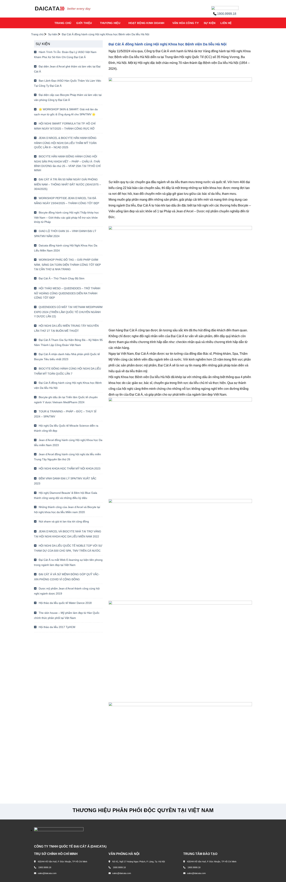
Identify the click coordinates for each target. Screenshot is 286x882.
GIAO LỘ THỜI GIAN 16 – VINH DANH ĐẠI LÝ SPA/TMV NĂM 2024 (65, 233)
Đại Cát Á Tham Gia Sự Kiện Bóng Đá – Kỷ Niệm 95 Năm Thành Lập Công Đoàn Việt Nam (68, 342)
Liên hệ (226, 23)
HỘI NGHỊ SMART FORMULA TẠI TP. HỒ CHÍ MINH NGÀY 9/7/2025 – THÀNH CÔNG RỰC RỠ (65, 126)
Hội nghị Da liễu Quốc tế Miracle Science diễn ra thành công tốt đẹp (66, 428)
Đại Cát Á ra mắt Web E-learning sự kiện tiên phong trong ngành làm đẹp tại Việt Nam (68, 562)
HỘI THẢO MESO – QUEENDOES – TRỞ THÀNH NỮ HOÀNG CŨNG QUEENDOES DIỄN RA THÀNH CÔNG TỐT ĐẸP (67, 293)
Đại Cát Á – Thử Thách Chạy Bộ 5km (61, 278)
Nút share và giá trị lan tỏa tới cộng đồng (63, 521)
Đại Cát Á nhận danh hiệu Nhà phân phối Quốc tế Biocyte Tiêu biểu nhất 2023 (67, 357)
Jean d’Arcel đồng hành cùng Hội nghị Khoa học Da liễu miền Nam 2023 (68, 442)
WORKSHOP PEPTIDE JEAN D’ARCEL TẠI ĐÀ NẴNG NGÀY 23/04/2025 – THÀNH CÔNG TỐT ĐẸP (66, 201)
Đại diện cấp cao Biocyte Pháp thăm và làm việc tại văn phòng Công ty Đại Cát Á (68, 97)
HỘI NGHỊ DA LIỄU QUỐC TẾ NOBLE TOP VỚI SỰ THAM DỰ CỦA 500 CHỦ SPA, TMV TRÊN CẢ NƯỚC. (68, 548)
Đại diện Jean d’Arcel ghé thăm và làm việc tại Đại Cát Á (67, 69)
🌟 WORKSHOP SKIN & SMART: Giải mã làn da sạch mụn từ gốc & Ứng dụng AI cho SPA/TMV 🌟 (66, 112)
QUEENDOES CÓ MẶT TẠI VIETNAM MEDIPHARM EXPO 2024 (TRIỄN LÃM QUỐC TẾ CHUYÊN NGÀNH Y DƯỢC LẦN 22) (68, 311)
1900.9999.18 (226, 13)
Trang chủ (62, 23)
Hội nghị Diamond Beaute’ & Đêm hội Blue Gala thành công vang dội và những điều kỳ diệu (65, 495)
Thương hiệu (110, 23)
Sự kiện (209, 23)
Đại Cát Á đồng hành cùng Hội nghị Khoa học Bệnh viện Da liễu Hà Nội (68, 385)
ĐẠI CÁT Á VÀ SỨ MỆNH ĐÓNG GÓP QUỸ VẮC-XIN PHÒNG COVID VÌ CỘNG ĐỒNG (66, 577)
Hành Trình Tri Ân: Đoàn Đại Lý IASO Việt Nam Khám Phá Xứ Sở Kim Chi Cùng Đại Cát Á (65, 54)
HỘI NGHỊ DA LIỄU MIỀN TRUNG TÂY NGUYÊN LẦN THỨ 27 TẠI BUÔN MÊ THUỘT (66, 328)
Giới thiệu (84, 23)
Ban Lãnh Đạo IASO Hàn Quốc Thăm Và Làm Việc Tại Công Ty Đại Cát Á (67, 83)
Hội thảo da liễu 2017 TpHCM (56, 627)
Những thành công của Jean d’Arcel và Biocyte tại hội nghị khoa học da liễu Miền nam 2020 (67, 509)
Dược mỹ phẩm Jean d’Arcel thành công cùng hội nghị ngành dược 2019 (67, 591)
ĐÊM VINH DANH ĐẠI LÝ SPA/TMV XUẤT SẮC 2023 (65, 481)
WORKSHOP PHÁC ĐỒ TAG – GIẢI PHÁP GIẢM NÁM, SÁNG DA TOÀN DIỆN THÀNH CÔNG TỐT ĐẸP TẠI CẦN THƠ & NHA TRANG (67, 264)
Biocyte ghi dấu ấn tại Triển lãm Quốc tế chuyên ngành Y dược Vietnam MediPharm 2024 (66, 400)
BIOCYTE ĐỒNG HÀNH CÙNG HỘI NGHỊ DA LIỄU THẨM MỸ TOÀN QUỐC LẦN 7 (67, 371)
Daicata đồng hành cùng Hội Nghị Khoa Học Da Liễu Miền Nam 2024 (65, 248)
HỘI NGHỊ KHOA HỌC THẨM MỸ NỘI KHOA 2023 (69, 468)
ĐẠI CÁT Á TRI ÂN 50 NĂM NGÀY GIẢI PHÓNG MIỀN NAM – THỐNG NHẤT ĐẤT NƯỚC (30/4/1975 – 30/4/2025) (67, 184)
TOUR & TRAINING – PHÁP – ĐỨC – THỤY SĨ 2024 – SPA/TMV (65, 414)
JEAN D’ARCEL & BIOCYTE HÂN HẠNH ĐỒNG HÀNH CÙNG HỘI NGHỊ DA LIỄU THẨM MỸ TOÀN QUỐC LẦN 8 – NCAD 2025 (65, 142)
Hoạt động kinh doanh (146, 23)
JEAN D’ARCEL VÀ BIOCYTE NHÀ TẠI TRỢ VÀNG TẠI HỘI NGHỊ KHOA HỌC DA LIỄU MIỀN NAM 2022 (67, 534)
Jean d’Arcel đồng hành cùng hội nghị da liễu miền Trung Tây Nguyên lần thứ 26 (67, 457)
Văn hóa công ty (185, 23)
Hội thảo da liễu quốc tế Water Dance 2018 (65, 602)
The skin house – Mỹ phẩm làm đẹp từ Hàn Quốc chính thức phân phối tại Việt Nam (66, 615)
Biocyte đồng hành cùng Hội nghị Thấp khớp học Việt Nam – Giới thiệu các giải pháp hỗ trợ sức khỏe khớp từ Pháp (66, 217)
